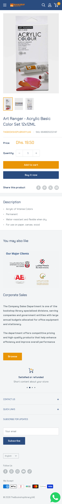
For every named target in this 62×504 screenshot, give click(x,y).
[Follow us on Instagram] (17, 471)
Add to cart (31, 164)
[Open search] (43, 5)
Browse (12, 356)
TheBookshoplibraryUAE (17, 132)
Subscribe (14, 440)
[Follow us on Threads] (11, 471)
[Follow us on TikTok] (29, 471)
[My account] (49, 5)
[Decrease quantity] (19, 153)
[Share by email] (56, 187)
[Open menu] (4, 5)
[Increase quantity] (36, 153)
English (8, 455)
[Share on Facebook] (38, 187)
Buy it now (31, 175)
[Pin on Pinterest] (44, 187)
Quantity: (8, 153)
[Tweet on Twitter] (50, 187)
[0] (56, 5)
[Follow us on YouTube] (23, 471)
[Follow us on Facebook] (5, 471)
